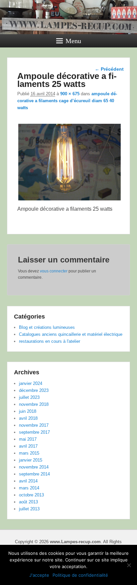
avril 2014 (28, 480)
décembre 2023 (34, 390)
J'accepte (39, 575)
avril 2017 (28, 446)
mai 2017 (28, 439)
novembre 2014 (34, 467)
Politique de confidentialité (80, 575)
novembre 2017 (34, 425)
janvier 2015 (30, 460)
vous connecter (54, 271)
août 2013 (28, 501)
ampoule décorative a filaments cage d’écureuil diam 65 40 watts (67, 100)
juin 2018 (27, 411)
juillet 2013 (29, 508)
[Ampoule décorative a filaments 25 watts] (69, 200)
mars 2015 (29, 453)
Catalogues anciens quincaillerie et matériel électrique (70, 334)
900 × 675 (69, 93)
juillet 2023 (29, 397)
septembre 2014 (34, 474)
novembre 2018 (34, 404)
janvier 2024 (30, 383)
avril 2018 (28, 418)
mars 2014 (29, 487)
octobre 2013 (31, 494)
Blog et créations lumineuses (47, 327)
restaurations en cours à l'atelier (49, 341)
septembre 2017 (34, 432)
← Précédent (109, 69)
